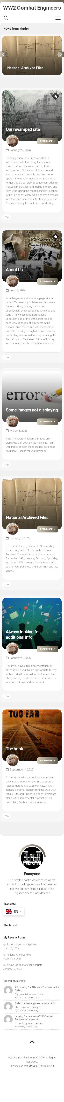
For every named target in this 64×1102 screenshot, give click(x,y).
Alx (52, 1065)
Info (6, 217)
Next (61, 54)
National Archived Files (15, 37)
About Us (14, 269)
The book (14, 748)
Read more (46, 141)
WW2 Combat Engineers (32, 7)
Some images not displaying (32, 410)
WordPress (30, 1065)
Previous (3, 54)
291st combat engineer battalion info (35, 1003)
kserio (21, 1026)
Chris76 (22, 997)
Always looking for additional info (23, 634)
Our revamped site (23, 129)
